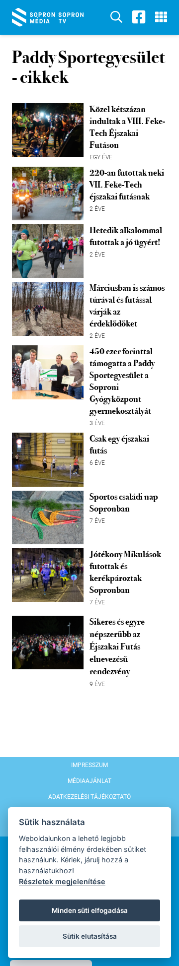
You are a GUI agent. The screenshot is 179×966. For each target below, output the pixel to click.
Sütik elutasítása (90, 936)
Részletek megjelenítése (62, 881)
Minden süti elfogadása (90, 910)
